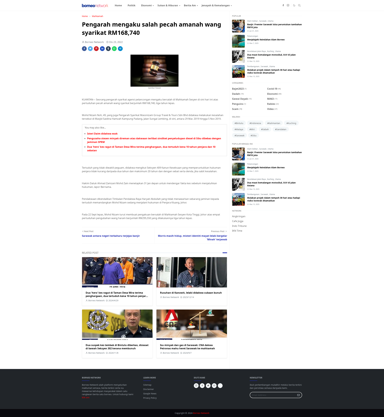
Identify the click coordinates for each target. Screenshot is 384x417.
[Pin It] (96, 48)
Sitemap (147, 384)
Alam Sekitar (252, 21)
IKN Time (237, 230)
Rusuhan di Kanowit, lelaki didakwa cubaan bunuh (191, 292)
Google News (149, 393)
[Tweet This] (90, 48)
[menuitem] (118, 5)
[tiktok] (220, 385)
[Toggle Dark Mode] (294, 5)
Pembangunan (253, 66)
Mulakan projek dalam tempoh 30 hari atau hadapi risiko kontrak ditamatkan (273, 71)
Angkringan (238, 216)
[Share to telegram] (120, 48)
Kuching (270, 51)
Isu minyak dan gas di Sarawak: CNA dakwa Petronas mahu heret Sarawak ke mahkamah (187, 346)
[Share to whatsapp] (114, 48)
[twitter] (208, 385)
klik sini (85, 397)
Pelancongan (252, 36)
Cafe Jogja (237, 221)
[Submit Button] (298, 395)
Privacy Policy (150, 397)
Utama (270, 21)
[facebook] (283, 5)
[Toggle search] (299, 5)
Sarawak (263, 21)
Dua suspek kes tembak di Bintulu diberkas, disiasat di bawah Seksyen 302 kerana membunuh (117, 346)
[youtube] (214, 385)
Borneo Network (201, 413)
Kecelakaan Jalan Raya (256, 51)
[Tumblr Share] (108, 48)
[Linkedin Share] (102, 48)
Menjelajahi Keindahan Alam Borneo (266, 39)
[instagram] (288, 5)
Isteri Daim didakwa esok (102, 133)
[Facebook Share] (84, 48)
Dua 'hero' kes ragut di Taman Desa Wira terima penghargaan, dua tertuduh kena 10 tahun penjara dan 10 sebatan (116, 296)
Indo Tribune (239, 226)
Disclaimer (148, 389)
